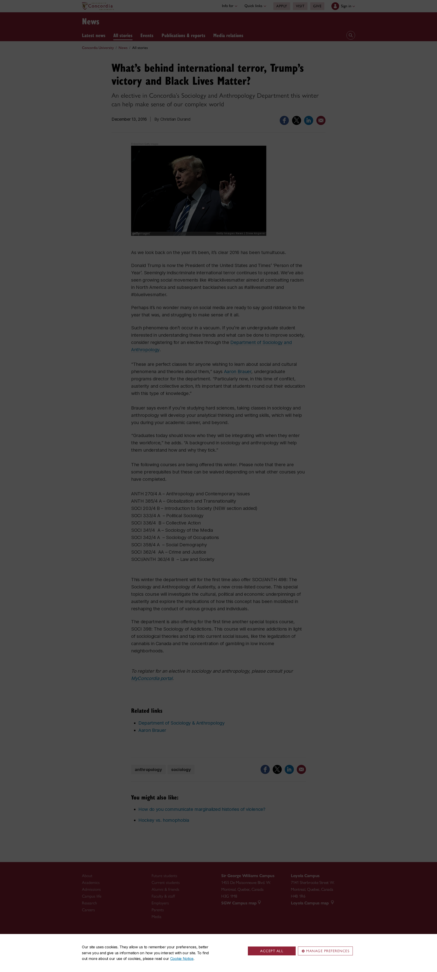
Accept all (271, 951)
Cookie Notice (181, 958)
